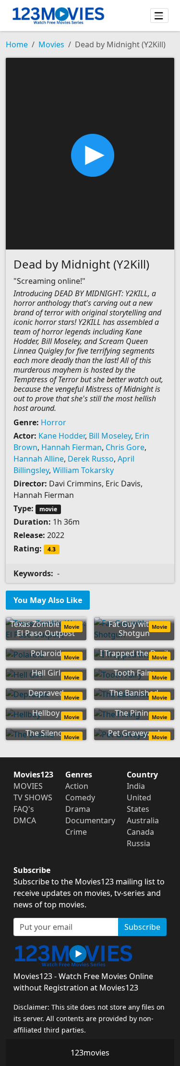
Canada (140, 832)
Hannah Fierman (71, 447)
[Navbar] (159, 15)
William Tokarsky (83, 470)
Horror (53, 422)
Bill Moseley (110, 436)
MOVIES (28, 786)
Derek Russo (91, 458)
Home (17, 44)
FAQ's (23, 809)
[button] (90, 153)
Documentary (90, 820)
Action (76, 786)
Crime (76, 832)
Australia (143, 820)
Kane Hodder (61, 436)
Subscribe (142, 927)
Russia (138, 843)
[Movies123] (58, 15)
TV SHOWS (32, 797)
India (136, 786)
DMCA (24, 820)
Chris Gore (125, 447)
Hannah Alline (38, 458)
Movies (51, 44)
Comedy (80, 797)
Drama (77, 809)
